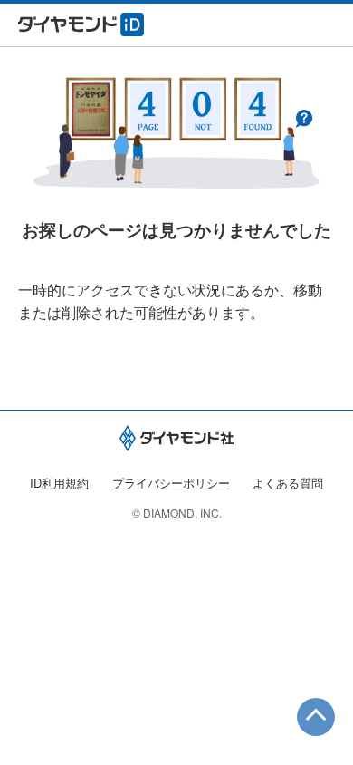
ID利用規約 (59, 482)
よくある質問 (288, 482)
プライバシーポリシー (171, 482)
